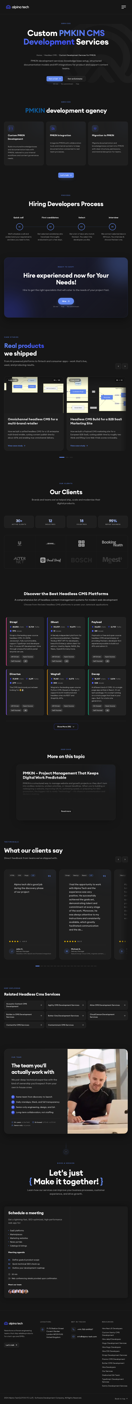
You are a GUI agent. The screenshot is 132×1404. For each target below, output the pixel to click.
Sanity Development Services (114, 1386)
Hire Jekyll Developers (111, 1339)
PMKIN (35, 110)
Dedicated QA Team (111, 1375)
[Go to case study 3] (71, 457)
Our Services (107, 1371)
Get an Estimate (75, 79)
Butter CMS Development (113, 1363)
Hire (64, 301)
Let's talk (64, 175)
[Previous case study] (118, 366)
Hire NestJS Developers (112, 1328)
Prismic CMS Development (113, 1359)
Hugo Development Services (114, 1343)
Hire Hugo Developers (111, 1347)
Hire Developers (109, 1367)
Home (39, 55)
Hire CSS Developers (111, 1351)
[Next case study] (125, 366)
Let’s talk (10, 1345)
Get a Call (53, 79)
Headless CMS (50, 55)
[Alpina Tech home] (19, 1323)
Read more (66, 811)
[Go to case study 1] (61, 457)
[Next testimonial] (125, 859)
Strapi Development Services (114, 1355)
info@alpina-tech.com (87, 1336)
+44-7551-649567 (85, 1329)
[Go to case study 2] (67, 457)
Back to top (120, 1399)
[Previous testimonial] (118, 859)
